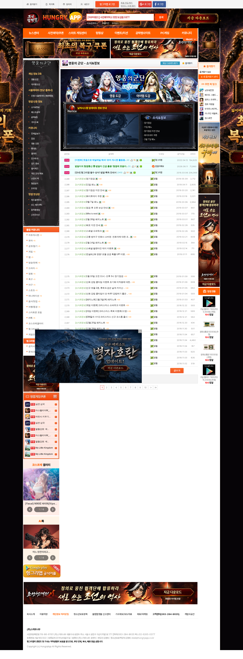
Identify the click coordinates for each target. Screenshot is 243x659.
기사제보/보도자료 (123, 614)
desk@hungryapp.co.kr (142, 638)
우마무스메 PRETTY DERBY (211, 109)
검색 (161, 17)
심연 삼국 (40, 404)
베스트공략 (36, 112)
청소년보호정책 (80, 614)
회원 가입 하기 (127, 3)
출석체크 (34, 168)
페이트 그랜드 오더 (211, 95)
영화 (31, 273)
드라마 (33, 268)
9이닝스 (115, 23)
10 (145, 387)
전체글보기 (35, 133)
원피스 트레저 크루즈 (211, 99)
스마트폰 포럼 (35, 312)
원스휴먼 (208, 118)
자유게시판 (35, 235)
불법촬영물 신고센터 (101, 614)
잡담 (33, 138)
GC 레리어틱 (36, 205)
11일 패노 (148, 127)
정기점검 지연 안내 (151, 131)
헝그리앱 (158, 160)
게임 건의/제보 (37, 173)
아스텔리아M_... (43, 410)
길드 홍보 (35, 163)
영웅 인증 (35, 143)
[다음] (151, 387)
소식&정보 (35, 107)
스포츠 (33, 290)
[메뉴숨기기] (190, 39)
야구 (31, 285)
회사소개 (31, 614)
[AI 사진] (41, 537)
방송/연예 (34, 262)
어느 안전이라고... (41, 551)
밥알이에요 (159, 166)
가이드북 (34, 122)
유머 (31, 240)
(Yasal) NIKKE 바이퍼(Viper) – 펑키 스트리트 (49, 503)
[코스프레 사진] (41, 484)
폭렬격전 (105, 23)
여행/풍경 (34, 307)
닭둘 (155, 178)
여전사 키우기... (43, 416)
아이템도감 (36, 84)
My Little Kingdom (44, 448)
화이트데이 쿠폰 (150, 135)
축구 (31, 279)
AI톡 (31, 318)
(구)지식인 (35, 215)
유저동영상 (35, 210)
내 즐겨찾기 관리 (209, 77)
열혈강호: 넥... (42, 429)
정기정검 (147, 123)
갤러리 (33, 153)
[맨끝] (155, 387)
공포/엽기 (34, 246)
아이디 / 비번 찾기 (128, 6)
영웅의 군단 (75, 63)
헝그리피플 (33, 329)
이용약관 (43, 614)
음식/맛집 (34, 301)
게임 (31, 251)
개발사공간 (189, 614)
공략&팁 (34, 117)
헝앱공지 (34, 183)
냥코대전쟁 (209, 90)
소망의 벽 (35, 178)
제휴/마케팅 (142, 614)
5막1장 (34, 188)
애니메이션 (35, 296)
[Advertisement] (129, 265)
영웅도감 (35, 79)
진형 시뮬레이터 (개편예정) (42, 96)
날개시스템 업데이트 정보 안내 (92, 108)
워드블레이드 (36, 200)
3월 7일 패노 (149, 139)
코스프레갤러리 (35, 323)
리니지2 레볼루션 (211, 113)
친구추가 (34, 158)
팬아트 (33, 148)
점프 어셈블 (209, 104)
